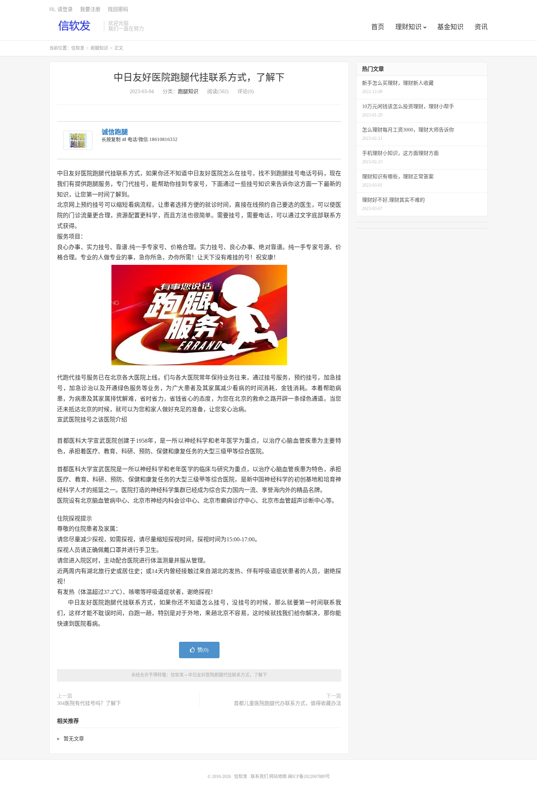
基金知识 (450, 27)
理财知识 (408, 27)
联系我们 (260, 776)
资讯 (481, 27)
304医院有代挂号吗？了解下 (89, 703)
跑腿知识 (99, 48)
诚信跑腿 (115, 132)
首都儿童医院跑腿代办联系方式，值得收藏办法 (287, 703)
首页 (377, 27)
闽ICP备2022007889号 (309, 776)
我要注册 (90, 9)
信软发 (74, 26)
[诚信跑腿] (77, 140)
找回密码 (118, 9)
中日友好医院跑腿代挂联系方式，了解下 (199, 77)
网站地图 (278, 776)
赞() (203, 650)
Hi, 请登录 (61, 9)
